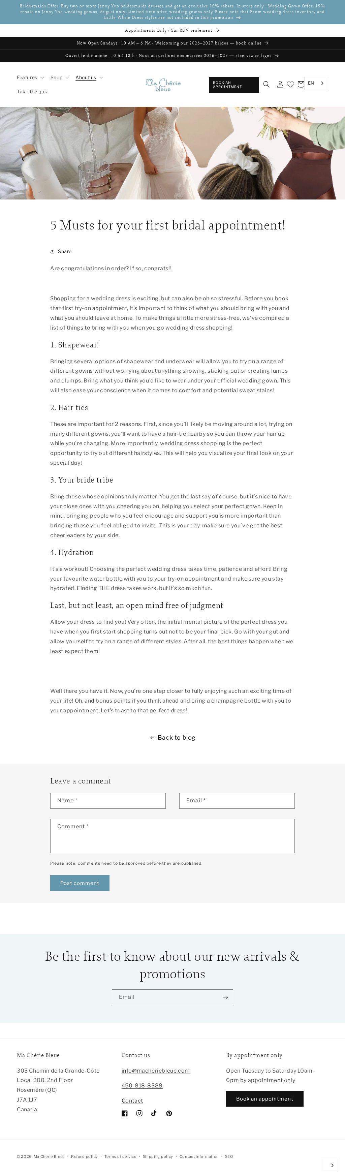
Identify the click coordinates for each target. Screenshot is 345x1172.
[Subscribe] (225, 997)
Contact (132, 1101)
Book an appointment (227, 85)
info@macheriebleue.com (156, 1071)
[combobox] (316, 83)
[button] (29, 77)
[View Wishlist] (290, 85)
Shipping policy (158, 1156)
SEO (229, 1156)
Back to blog (177, 737)
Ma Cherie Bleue (49, 1156)
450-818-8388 (142, 1085)
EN (311, 83)
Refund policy (84, 1156)
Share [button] (65, 251)
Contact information (199, 1156)
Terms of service (120, 1156)
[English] (329, 1165)
